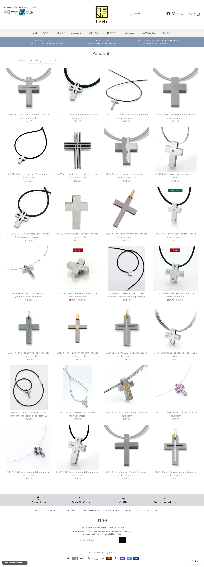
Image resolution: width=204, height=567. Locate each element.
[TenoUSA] (102, 14)
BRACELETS (77, 32)
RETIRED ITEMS (132, 510)
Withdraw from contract (14, 563)
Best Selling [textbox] (35, 60)
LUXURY (167, 32)
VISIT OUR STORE (113, 510)
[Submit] (122, 540)
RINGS (61, 32)
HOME (34, 32)
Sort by (22, 60)
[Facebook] (168, 13)
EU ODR (168, 510)
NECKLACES (130, 32)
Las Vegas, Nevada (109, 552)
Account (180, 14)
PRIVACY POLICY (151, 510)
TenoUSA (97, 552)
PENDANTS (112, 32)
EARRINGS (95, 32)
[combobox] (43, 60)
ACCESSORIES (150, 32)
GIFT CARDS (70, 510)
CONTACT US (38, 510)
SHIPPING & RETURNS (90, 510)
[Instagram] (173, 13)
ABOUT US (54, 510)
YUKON (47, 32)
